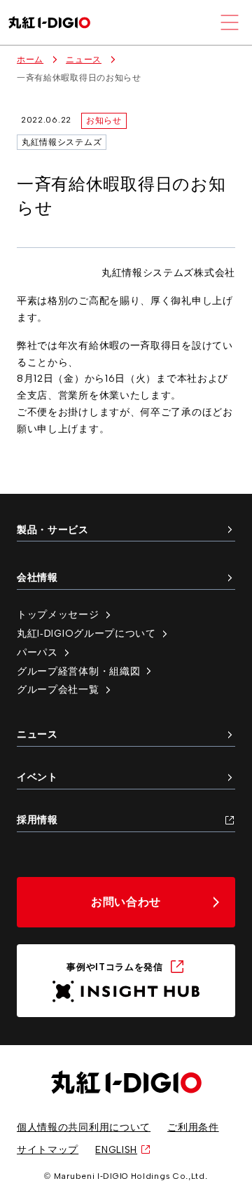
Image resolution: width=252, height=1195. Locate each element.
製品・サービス (53, 529)
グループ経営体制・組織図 (78, 671)
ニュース (84, 59)
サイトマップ (47, 1149)
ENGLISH (116, 1149)
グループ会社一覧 (58, 689)
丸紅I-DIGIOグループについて (86, 633)
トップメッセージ (58, 614)
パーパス (37, 652)
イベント (37, 776)
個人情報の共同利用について (83, 1127)
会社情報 (37, 577)
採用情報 (37, 819)
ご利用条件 (193, 1127)
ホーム (30, 59)
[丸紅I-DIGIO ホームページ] (49, 22)
